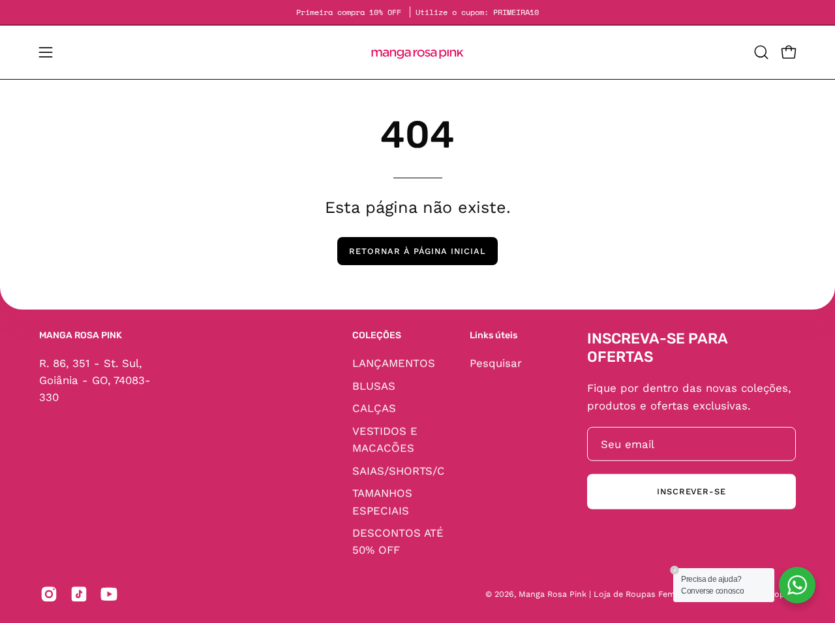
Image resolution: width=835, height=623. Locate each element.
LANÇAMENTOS (393, 362)
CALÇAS (374, 408)
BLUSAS (373, 385)
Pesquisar (496, 362)
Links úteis (493, 335)
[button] (761, 52)
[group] (417, 12)
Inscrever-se (692, 491)
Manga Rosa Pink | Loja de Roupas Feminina (608, 594)
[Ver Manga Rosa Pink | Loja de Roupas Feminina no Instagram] (49, 594)
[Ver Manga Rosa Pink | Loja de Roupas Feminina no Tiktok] (79, 594)
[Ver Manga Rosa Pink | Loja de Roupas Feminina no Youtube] (109, 594)
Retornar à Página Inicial (417, 251)
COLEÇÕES (376, 335)
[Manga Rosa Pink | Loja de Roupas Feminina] (417, 52)
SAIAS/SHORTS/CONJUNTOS (429, 470)
